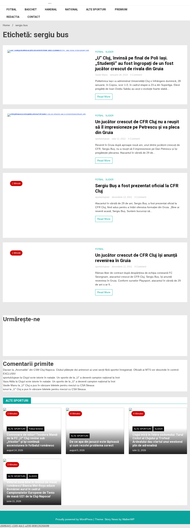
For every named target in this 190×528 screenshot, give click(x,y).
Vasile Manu (101, 75)
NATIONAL (71, 9)
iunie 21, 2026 (14, 501)
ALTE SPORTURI (96, 9)
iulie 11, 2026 (139, 450)
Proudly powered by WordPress (74, 519)
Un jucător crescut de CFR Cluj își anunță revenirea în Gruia (136, 258)
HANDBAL (51, 9)
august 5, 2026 (77, 450)
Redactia (12, 16)
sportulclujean (102, 139)
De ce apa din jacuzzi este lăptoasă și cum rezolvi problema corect (94, 443)
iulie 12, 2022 (119, 139)
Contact (33, 16)
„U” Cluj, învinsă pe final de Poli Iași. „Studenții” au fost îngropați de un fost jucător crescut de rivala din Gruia (134, 63)
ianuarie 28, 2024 (119, 75)
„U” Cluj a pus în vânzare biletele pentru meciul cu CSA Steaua (57, 385)
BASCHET (31, 9)
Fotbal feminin (36, 429)
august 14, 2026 (15, 450)
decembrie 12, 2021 (122, 266)
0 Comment (136, 75)
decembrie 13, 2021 (122, 197)
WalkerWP (128, 519)
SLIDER (109, 52)
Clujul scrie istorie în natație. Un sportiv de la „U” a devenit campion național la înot (71, 377)
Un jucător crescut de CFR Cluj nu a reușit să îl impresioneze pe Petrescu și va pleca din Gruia (137, 127)
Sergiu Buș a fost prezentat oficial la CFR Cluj (136, 188)
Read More (103, 96)
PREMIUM (121, 9)
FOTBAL (11, 9)
